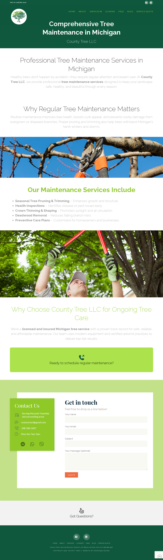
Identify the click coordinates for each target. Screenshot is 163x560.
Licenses (80, 543)
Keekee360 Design (102, 551)
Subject (69, 438)
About (62, 543)
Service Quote (104, 543)
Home (55, 543)
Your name (70, 414)
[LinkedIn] (151, 3)
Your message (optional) (77, 450)
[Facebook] (147, 3)
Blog (94, 543)
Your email (70, 426)
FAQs (88, 543)
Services (70, 543)
